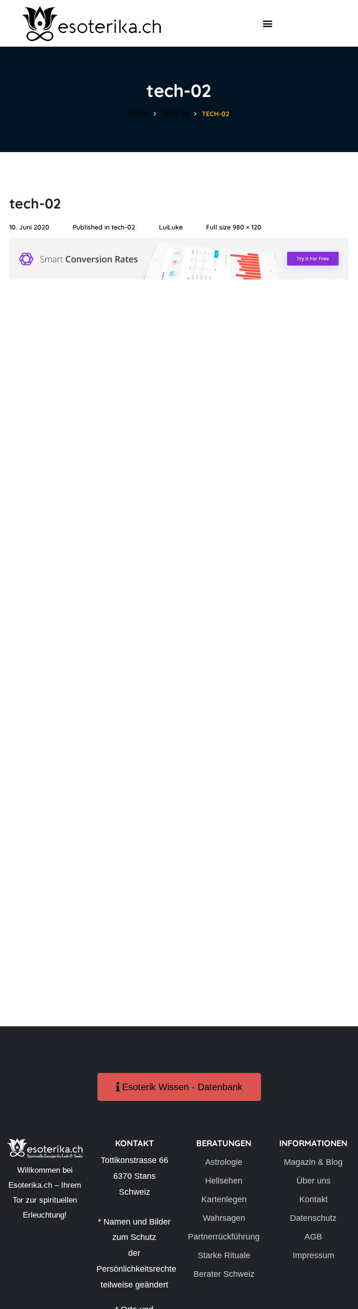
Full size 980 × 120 (234, 227)
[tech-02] (179, 245)
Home (138, 114)
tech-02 (175, 114)
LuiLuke (171, 227)
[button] (267, 23)
